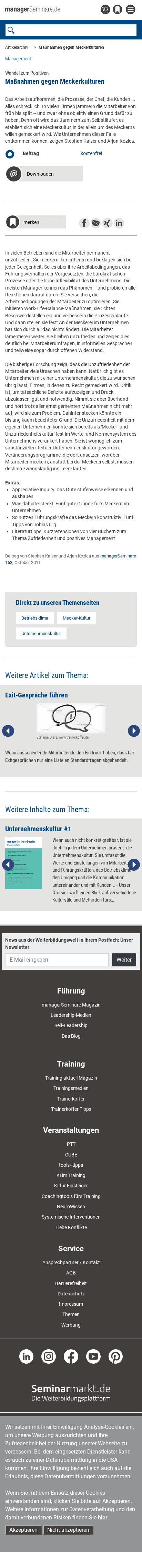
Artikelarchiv (16, 47)
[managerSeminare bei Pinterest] (115, 1356)
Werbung (71, 1325)
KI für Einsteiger (71, 1185)
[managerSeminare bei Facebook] (71, 1356)
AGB (71, 1272)
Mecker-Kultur (76, 618)
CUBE (71, 1154)
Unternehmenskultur (41, 633)
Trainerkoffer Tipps (71, 1109)
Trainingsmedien (71, 1088)
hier (103, 1517)
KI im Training (71, 1175)
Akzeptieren (23, 1530)
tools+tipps (71, 1165)
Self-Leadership (71, 1025)
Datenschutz (71, 1293)
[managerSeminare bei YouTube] (93, 1356)
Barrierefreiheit (71, 1283)
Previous (8, 731)
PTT (71, 1144)
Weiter (124, 959)
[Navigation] (131, 9)
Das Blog (71, 1036)
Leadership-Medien (71, 1015)
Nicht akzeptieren (68, 1530)
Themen (71, 1314)
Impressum (71, 1304)
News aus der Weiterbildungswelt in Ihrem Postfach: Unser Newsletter (69, 943)
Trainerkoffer (71, 1099)
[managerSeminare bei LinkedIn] (26, 1356)
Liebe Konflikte (71, 1227)
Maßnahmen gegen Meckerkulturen (71, 47)
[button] (44, 174)
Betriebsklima (34, 618)
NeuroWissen (71, 1206)
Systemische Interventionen (71, 1217)
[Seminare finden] (71, 1392)
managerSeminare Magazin (71, 1005)
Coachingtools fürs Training (71, 1196)
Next (133, 731)
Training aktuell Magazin (71, 1078)
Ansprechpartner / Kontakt (71, 1262)
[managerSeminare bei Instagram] (48, 1356)
